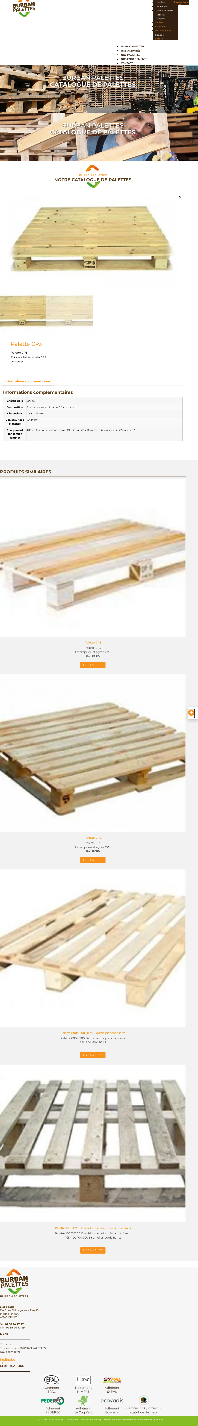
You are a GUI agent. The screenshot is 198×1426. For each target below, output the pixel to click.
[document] (99, 713)
